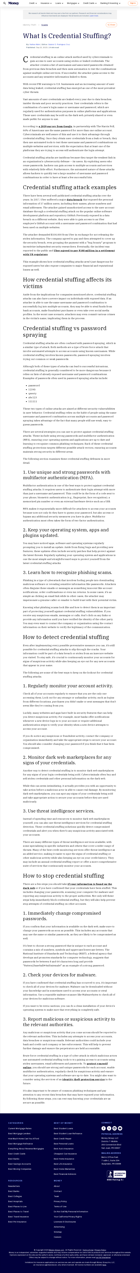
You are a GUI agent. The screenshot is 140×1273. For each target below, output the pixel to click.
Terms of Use (60, 1207)
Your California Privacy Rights (68, 1217)
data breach (74, 199)
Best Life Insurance (63, 1164)
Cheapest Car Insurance (65, 1154)
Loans (58, 3)
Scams (44, 25)
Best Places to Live (17, 1207)
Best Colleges (15, 1196)
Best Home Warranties (64, 1169)
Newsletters (14, 1186)
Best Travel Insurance (18, 1217)
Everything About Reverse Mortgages (26, 1149)
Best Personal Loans (64, 1144)
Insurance (45, 3)
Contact (58, 1191)
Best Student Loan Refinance (68, 1134)
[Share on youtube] (120, 1128)
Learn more (94, 16)
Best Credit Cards (16, 1154)
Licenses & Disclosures (65, 1222)
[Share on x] (109, 1128)
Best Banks (13, 1159)
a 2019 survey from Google (55, 126)
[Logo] (13, 3)
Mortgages (72, 3)
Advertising (59, 1227)
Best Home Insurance (64, 1159)
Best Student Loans (63, 1129)
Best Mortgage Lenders (19, 1134)
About (57, 1186)
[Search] (4, 3)
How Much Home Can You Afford (23, 1139)
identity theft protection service (83, 1079)
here (104, 1265)
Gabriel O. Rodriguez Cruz (59, 44)
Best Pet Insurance (17, 1222)
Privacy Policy (60, 1201)
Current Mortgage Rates (19, 1129)
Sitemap (58, 1232)
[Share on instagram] (114, 1128)
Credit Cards (88, 3)
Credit (32, 3)
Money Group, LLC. (57, 1250)
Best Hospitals (15, 1201)
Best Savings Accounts (19, 1164)
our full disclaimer (103, 1257)
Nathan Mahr (35, 44)
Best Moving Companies (19, 1169)
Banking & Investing (109, 3)
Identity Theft (29, 25)
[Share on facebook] (103, 1128)
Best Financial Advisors (65, 1174)
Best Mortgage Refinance (20, 1144)
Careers (57, 1237)
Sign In (133, 3)
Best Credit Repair (62, 1139)
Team (56, 1196)
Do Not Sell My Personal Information (71, 1212)
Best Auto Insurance (64, 1149)
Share (112, 25)
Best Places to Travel (18, 1212)
